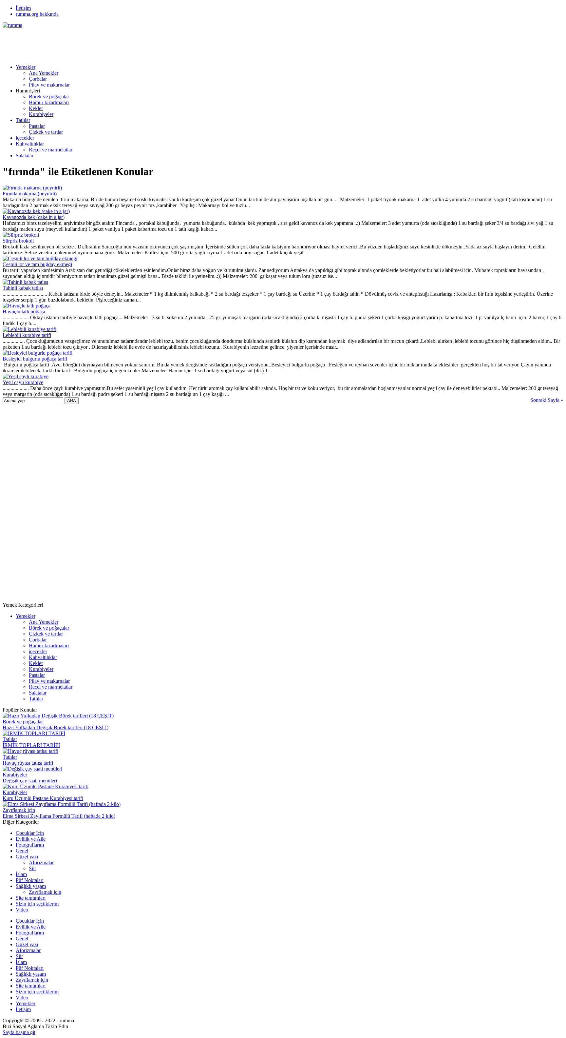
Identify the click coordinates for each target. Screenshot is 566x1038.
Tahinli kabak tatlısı (23, 288)
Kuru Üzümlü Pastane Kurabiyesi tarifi (43, 798)
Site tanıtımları (31, 898)
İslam (21, 874)
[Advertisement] (122, 43)
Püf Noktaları (30, 880)
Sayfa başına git (19, 1032)
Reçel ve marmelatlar (50, 149)
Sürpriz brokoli (18, 241)
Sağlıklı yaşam (31, 886)
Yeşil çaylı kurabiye (23, 382)
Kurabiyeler (41, 114)
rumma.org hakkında (37, 14)
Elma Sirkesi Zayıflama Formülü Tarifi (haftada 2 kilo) (59, 816)
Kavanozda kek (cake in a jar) (34, 217)
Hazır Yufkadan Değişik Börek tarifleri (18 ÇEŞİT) (55, 727)
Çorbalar (38, 79)
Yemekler (25, 67)
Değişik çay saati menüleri (30, 780)
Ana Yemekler (43, 73)
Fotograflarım (30, 845)
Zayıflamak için (19, 810)
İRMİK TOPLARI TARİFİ (31, 745)
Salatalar (24, 155)
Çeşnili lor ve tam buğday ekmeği (37, 264)
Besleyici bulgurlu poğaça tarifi (35, 359)
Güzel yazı (27, 856)
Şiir (32, 868)
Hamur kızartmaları (49, 102)
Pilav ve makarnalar (49, 85)
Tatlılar (23, 120)
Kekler (36, 108)
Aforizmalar (41, 862)
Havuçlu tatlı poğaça (24, 311)
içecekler (25, 138)
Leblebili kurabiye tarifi (27, 335)
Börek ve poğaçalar (49, 96)
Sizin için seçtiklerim (37, 904)
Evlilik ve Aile (31, 839)
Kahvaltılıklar (30, 144)
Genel (22, 850)
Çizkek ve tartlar (46, 132)
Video (22, 909)
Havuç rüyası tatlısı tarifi (28, 763)
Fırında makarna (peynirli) (30, 193)
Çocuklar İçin (30, 833)
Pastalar (37, 126)
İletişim (23, 8)
